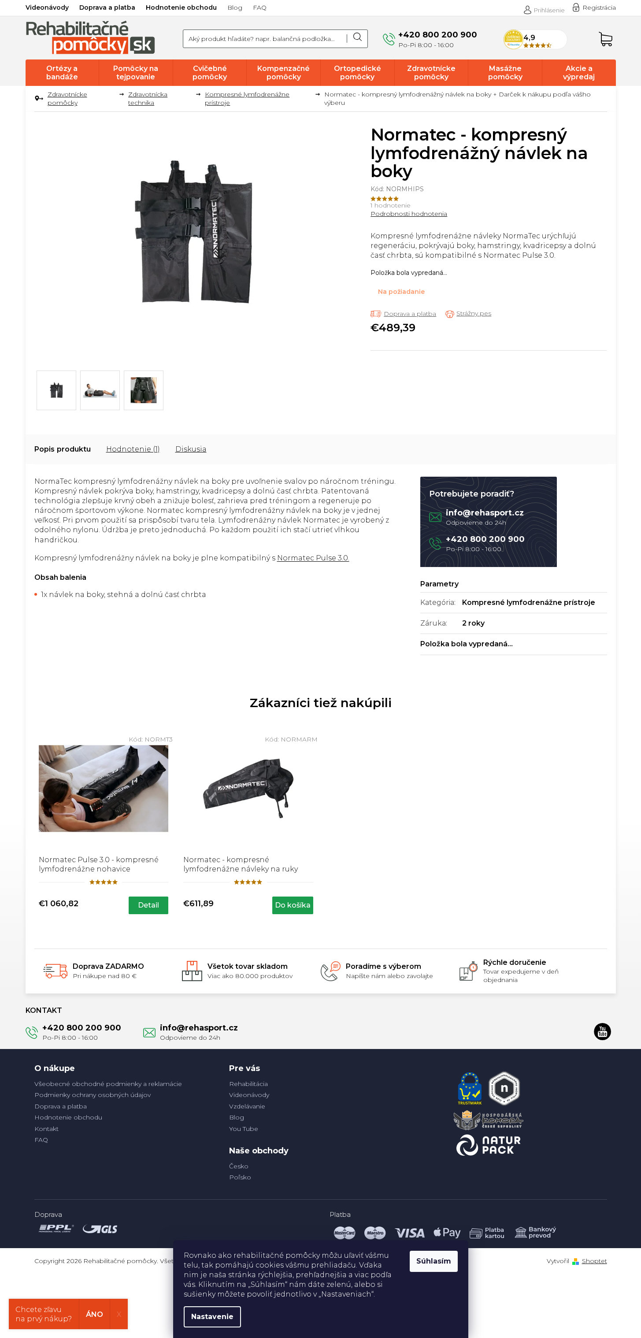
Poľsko (240, 1177)
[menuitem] (62, 72)
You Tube (243, 1129)
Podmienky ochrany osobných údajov (92, 1095)
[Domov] (37, 98)
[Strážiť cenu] (468, 314)
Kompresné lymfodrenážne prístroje (528, 602)
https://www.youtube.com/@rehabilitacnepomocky (602, 1031)
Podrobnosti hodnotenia (409, 214)
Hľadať (357, 39)
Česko (238, 1166)
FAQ (260, 7)
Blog (234, 7)
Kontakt (46, 1129)
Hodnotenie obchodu (181, 7)
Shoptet (594, 1261)
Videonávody (47, 7)
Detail (148, 905)
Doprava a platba (107, 7)
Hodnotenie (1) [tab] (133, 449)
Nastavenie (212, 1316)
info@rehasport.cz (485, 513)
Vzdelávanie (247, 1106)
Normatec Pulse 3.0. (313, 558)
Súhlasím (433, 1261)
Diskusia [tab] (191, 449)
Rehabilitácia (248, 1084)
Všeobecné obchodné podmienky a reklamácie (108, 1084)
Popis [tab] (44, 449)
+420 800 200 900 (485, 539)
